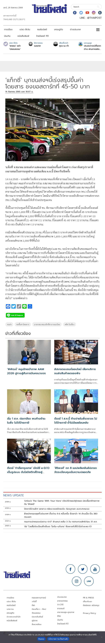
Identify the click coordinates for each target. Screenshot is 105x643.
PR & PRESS (88, 597)
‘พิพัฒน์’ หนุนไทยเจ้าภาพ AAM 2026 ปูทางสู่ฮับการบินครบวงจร (26, 371)
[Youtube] (87, 12)
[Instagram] (94, 12)
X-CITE (60, 604)
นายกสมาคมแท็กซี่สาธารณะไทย (47, 324)
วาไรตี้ (34, 601)
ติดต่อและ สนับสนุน (91, 605)
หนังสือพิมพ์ (23, 36)
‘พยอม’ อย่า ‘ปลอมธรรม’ (15, 47)
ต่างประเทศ (75, 29)
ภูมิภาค (35, 620)
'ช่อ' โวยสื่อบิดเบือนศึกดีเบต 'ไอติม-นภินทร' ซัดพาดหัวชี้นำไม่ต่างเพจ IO (58, 526)
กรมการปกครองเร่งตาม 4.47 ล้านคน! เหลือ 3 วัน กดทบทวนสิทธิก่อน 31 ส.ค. (60, 521)
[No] (101, 637)
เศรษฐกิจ (58, 29)
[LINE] (88, 581)
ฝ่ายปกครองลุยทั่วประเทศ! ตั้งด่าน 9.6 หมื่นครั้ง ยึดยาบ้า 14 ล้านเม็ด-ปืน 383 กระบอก (60, 515)
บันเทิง (7, 36)
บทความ (10, 609)
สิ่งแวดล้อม (36, 624)
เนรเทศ (37, 46)
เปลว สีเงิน (25, 29)
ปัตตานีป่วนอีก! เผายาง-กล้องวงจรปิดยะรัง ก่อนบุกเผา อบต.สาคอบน (56, 509)
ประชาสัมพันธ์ (37, 616)
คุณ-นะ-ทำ (64, 46)
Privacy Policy (89, 613)
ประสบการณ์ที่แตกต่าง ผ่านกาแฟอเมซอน (92, 47)
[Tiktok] (100, 12)
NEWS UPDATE (13, 495)
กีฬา (33, 605)
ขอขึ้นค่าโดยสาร (22, 324)
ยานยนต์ (60, 608)
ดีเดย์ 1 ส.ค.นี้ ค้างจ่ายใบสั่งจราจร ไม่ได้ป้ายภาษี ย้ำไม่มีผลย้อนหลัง (75, 421)
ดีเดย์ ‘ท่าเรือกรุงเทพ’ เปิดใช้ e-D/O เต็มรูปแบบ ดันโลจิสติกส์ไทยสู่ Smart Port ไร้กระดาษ (28, 472)
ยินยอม (41, 639)
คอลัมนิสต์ (42, 29)
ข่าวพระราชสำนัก (14, 616)
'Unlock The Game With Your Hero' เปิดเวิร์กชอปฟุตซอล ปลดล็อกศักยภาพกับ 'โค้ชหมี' (62, 502)
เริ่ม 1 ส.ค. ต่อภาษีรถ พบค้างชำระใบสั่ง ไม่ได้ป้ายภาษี (26, 421)
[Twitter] (81, 12)
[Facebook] (75, 12)
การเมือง (8, 29)
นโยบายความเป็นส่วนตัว (58, 639)
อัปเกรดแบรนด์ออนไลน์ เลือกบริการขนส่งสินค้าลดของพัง (75, 371)
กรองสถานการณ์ (39, 597)
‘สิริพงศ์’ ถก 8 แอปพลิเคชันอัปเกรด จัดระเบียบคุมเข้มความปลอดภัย (75, 470)
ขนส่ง (9, 324)
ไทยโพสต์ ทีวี (42, 36)
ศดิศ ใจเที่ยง (69, 324)
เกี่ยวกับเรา (87, 601)
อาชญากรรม (62, 600)
